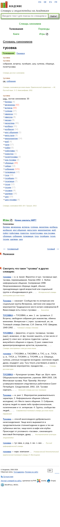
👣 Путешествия (7, 476)
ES (50, 2)
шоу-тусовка (11, 199)
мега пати (9, 135)
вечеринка (10, 105)
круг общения (11, 132)
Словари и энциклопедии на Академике (25, 10)
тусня (7, 184)
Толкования (16, 29)
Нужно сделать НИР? (25, 220)
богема (8, 102)
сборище (9, 163)
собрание (11, 81)
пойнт (7, 147)
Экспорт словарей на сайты (11, 481)
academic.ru (11, 4)
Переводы (44, 29)
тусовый (51, 249)
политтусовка (11, 157)
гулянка (8, 111)
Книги (16, 34)
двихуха (9, 117)
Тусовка (7, 301)
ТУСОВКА (8, 315)
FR (56, 2)
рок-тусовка (10, 160)
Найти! (53, 16)
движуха (9, 114)
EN (39, 2)
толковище (10, 172)
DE (45, 2)
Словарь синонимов (30, 24)
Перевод (20, 53)
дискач (8, 120)
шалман (9, 193)
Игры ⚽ (43, 34)
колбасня (9, 129)
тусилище (9, 181)
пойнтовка (10, 150)
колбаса (9, 126)
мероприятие (11, 138)
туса (7, 175)
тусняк (8, 187)
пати (7, 144)
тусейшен (9, 178)
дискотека (9, 123)
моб (7, 141)
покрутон (9, 154)
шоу (7, 196)
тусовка (7, 277)
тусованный (12, 249)
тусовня (8, 190)
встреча (8, 108)
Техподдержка (19, 472)
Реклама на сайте (31, 472)
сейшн (8, 166)
